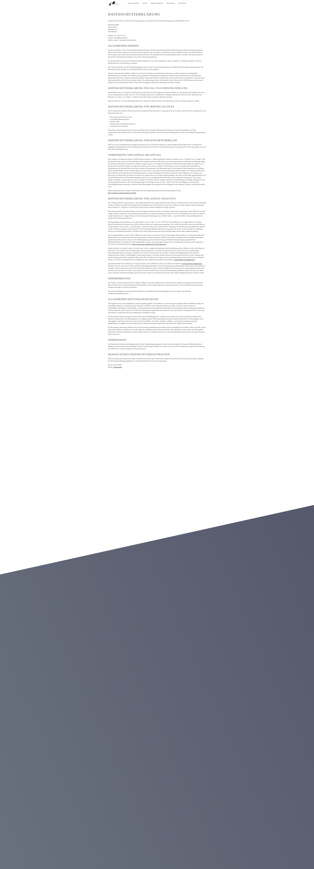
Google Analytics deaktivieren (184, 260)
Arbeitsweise (156, 3)
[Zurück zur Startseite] (113, 3)
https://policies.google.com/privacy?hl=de (122, 193)
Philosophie (133, 3)
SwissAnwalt (117, 367)
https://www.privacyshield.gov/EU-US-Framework (149, 244)
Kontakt (182, 3)
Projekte (170, 3)
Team (144, 3)
